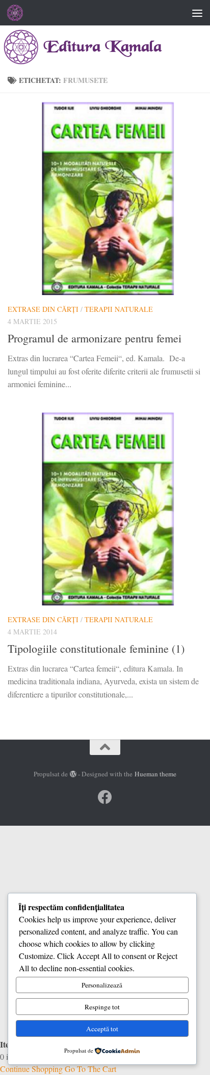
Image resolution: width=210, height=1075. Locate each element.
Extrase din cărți (43, 309)
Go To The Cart (90, 1068)
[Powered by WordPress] (73, 774)
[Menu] (197, 12)
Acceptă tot (102, 1028)
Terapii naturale (119, 309)
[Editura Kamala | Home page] (18, 12)
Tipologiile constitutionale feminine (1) (96, 648)
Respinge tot (102, 1006)
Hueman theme (155, 773)
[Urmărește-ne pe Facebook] (105, 797)
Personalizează (102, 985)
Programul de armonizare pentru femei (94, 338)
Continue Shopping (31, 1068)
